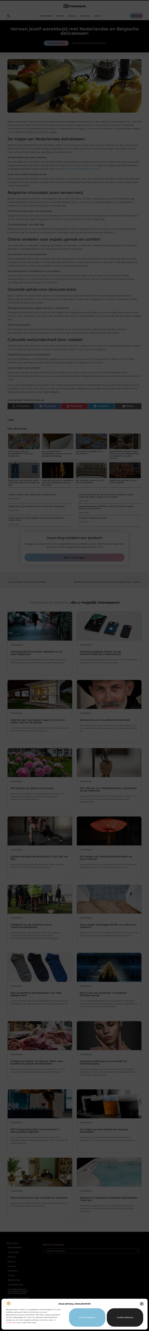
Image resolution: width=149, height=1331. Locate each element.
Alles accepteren (87, 1317)
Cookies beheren (125, 1317)
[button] (141, 1303)
